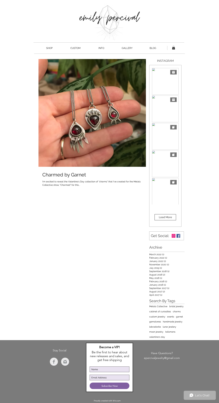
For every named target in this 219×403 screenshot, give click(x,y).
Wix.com (117, 401)
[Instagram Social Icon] (173, 236)
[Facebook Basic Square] (178, 236)
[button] (173, 48)
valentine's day (157, 337)
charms (177, 311)
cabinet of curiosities (160, 311)
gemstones (155, 321)
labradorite (155, 326)
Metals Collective (158, 306)
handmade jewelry (172, 321)
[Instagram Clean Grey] (65, 362)
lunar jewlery (169, 326)
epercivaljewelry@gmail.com (162, 358)
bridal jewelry (176, 306)
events (170, 316)
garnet (179, 316)
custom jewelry (157, 316)
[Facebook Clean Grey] (54, 362)
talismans (170, 331)
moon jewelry (156, 331)
